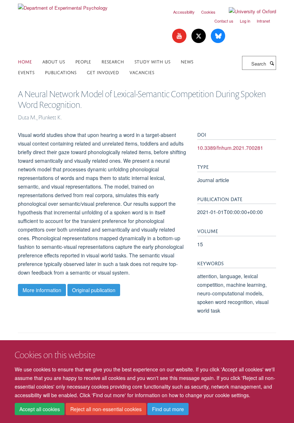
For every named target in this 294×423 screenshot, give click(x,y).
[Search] (272, 63)
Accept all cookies (39, 409)
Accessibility (184, 12)
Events (26, 71)
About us (53, 61)
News (187, 61)
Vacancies (141, 71)
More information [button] (42, 290)
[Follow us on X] (199, 36)
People (83, 61)
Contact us (223, 21)
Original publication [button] (93, 290)
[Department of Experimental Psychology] (63, 5)
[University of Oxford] (247, 11)
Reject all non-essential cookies (106, 409)
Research (112, 61)
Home (25, 61)
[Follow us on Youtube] (180, 36)
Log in (245, 21)
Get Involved (103, 71)
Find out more (168, 409)
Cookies (208, 12)
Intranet (263, 21)
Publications (60, 71)
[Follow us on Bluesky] (218, 36)
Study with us (152, 61)
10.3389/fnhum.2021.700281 (230, 147)
